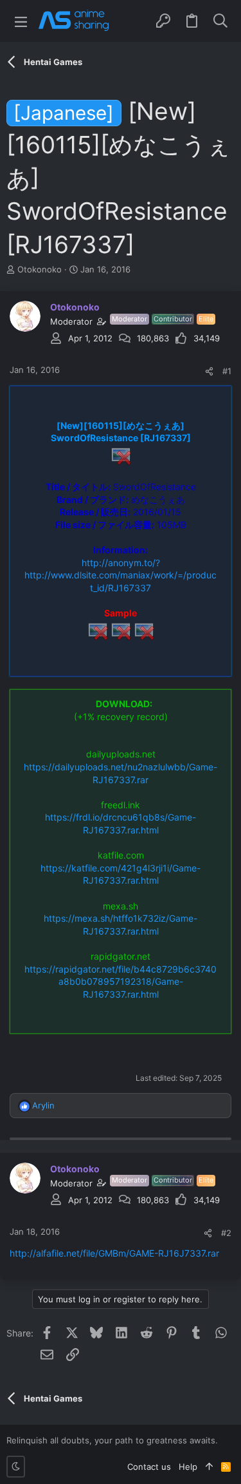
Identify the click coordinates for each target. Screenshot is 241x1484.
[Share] (209, 371)
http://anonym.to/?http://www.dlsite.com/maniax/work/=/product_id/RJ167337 (120, 575)
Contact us (149, 1466)
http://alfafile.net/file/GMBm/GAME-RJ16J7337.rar (114, 1253)
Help (188, 1466)
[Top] (209, 1466)
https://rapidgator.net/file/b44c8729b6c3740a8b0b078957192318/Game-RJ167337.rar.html (120, 982)
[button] (20, 21)
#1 (226, 371)
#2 (226, 1233)
